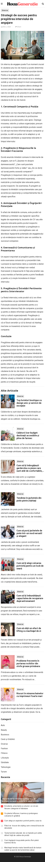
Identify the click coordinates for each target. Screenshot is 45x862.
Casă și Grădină (8, 739)
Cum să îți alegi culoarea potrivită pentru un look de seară (30, 566)
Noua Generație (25, 857)
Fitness (4, 753)
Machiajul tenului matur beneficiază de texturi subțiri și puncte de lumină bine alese (22, 848)
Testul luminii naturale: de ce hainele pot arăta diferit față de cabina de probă (23, 834)
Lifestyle (5, 758)
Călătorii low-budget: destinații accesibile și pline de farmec (27, 436)
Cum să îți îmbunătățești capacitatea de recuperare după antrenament (29, 598)
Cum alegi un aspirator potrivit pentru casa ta (22, 821)
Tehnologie (5, 767)
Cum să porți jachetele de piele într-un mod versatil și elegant (29, 533)
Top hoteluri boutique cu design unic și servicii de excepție (29, 403)
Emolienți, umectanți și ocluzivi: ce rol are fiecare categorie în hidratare (21, 807)
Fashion (4, 748)
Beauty (4, 730)
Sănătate (5, 762)
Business (5, 734)
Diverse (5, 10)
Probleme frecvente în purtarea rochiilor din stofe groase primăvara (28, 664)
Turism (4, 772)
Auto (3, 725)
